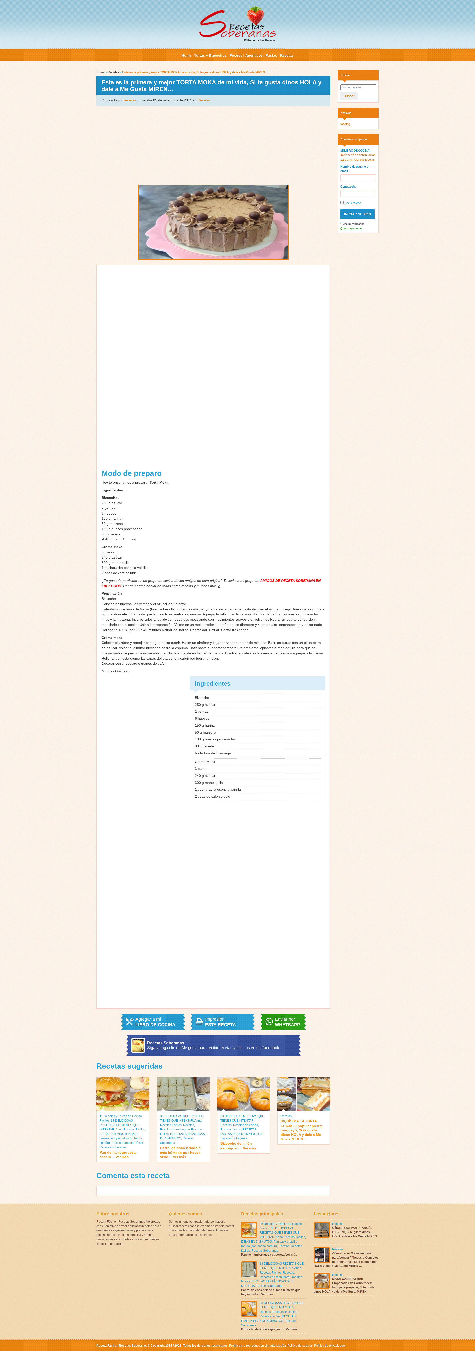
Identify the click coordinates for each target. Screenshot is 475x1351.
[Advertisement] (213, 145)
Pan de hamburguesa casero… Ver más (118, 1154)
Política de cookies (300, 1345)
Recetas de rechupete (175, 1129)
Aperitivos (254, 55)
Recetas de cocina (245, 1125)
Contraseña (348, 186)
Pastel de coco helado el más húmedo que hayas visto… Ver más (181, 1152)
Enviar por (287, 1022)
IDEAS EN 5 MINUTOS (115, 1134)
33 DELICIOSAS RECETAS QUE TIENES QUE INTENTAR (119, 1125)
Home (186, 55)
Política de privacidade (329, 1345)
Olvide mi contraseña (352, 223)
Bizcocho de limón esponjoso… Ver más (238, 1145)
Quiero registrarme (351, 228)
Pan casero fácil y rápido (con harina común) (121, 1138)
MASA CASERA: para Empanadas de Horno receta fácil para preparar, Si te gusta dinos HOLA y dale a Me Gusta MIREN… (344, 1285)
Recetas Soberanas (113, 1147)
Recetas (287, 55)
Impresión (220, 1022)
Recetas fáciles (134, 1143)
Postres (236, 55)
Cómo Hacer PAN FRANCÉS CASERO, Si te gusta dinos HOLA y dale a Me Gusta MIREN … (345, 1234)
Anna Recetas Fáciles (130, 1129)
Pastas (271, 55)
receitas (130, 100)
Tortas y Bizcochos (210, 55)
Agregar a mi (155, 1022)
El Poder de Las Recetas (260, 40)
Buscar (349, 96)
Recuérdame (352, 203)
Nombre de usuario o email (354, 169)
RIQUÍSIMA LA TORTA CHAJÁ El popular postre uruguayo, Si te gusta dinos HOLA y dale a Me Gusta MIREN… (302, 1130)
